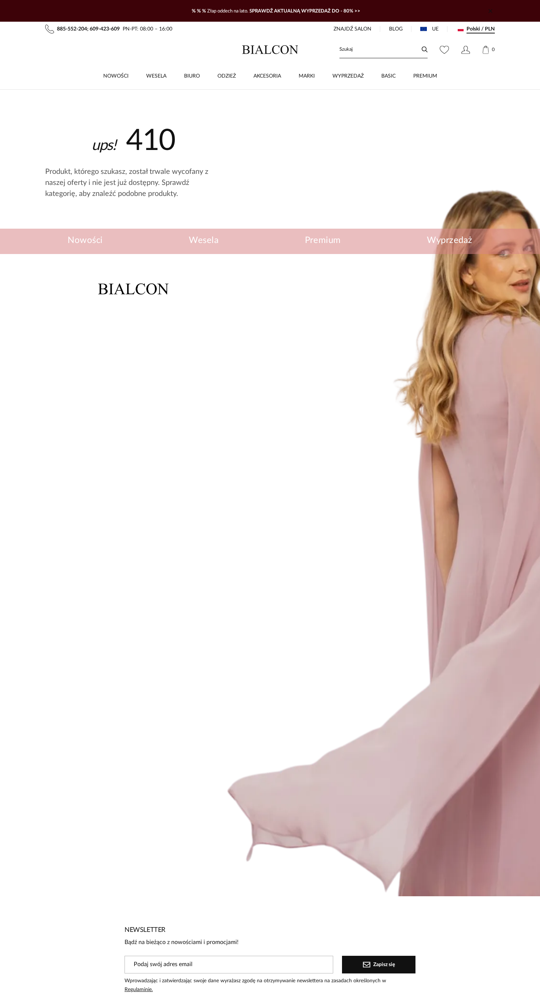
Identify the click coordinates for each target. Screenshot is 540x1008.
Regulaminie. (139, 989)
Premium (323, 240)
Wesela (204, 240)
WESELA (156, 76)
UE (435, 29)
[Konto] (465, 49)
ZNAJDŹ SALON (352, 29)
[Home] (270, 49)
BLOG (396, 29)
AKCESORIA (267, 76)
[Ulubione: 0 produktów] (444, 49)
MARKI (307, 76)
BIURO (192, 76)
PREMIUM (425, 76)
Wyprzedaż (449, 240)
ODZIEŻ (226, 76)
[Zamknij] (490, 11)
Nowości (85, 240)
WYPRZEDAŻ (348, 76)
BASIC (388, 76)
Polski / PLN (481, 29)
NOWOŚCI (116, 76)
